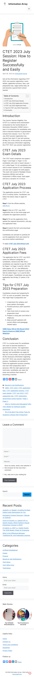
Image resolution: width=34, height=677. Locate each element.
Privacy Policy (7, 650)
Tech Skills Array (8, 565)
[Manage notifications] (30, 673)
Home (5, 639)
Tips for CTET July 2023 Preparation (16, 108)
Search (5, 491)
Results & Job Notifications (14, 385)
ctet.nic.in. (6, 206)
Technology (7, 568)
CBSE (7, 388)
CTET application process (15, 391)
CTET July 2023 (18, 393)
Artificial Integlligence (10, 550)
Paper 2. (5, 401)
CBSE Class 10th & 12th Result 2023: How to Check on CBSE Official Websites (16, 331)
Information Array (18, 4)
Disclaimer (6, 648)
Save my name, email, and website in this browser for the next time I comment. (18, 468)
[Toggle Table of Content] (26, 96)
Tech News (6, 562)
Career (5, 553)
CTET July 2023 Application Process (16, 103)
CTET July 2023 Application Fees (15, 105)
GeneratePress (17, 674)
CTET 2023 (14, 388)
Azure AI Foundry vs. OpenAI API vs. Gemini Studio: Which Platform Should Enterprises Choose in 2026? (16, 523)
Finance (5, 556)
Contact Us (6, 642)
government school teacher (12, 399)
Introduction (9, 98)
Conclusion (8, 110)
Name (5, 577)
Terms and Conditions (10, 645)
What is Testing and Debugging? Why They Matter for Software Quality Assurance (17, 406)
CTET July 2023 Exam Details (14, 101)
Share (20, 379)
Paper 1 (25, 399)
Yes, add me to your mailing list (15, 474)
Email (4, 584)
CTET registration (20, 396)
